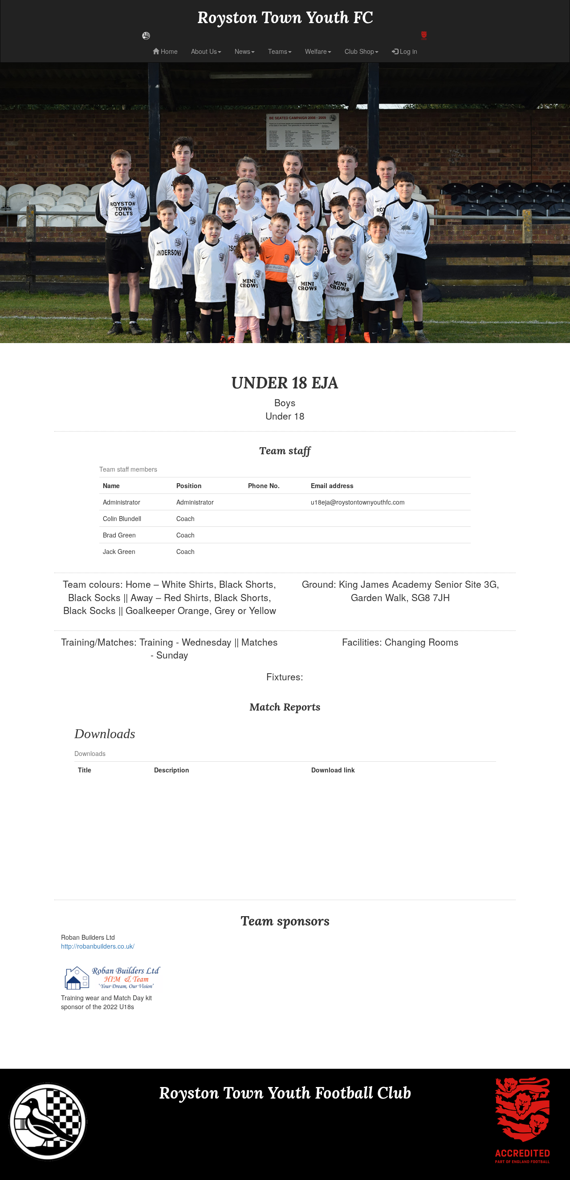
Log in (407, 51)
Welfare (316, 51)
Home (168, 51)
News (242, 51)
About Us (204, 51)
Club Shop (359, 51)
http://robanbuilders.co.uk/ (97, 946)
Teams (277, 51)
